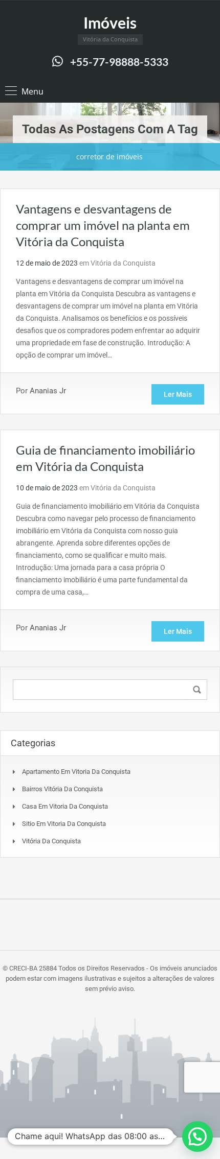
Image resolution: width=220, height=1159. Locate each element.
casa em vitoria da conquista (65, 806)
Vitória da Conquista (123, 263)
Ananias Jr (48, 390)
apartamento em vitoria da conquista (76, 771)
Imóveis (110, 22)
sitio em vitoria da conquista (64, 823)
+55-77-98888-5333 (119, 61)
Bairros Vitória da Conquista (62, 789)
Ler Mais (178, 394)
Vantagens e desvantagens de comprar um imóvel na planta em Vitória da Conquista (103, 225)
